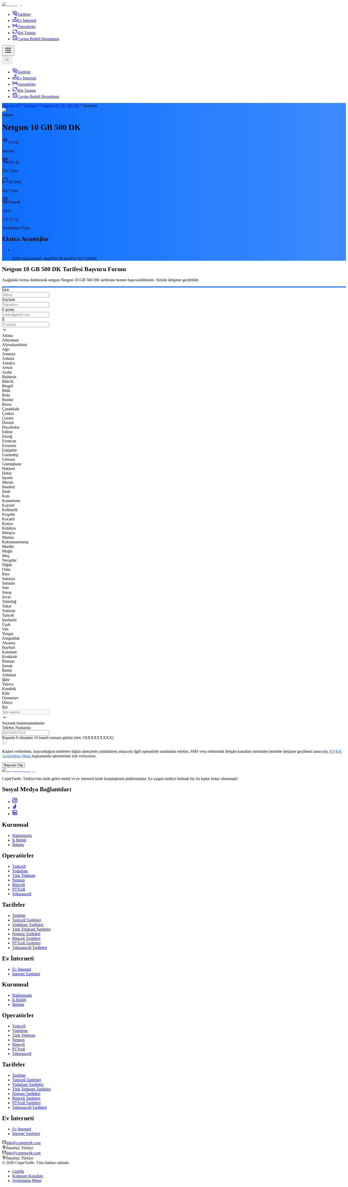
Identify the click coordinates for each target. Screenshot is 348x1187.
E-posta (8, 309)
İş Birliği (19, 840)
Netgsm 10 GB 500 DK (60, 105)
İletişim (18, 844)
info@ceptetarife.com (23, 1143)
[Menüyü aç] (8, 50)
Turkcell (18, 866)
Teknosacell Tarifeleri (29, 947)
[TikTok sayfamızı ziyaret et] (14, 808)
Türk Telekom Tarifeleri (31, 929)
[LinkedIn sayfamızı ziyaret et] (14, 814)
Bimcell (18, 884)
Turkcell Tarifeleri (26, 920)
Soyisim (8, 299)
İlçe (5, 707)
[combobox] (25, 324)
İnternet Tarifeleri (26, 974)
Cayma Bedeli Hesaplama (38, 39)
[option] (174, 335)
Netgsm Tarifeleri (26, 934)
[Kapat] (7, 60)
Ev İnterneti (26, 20)
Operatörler (26, 26)
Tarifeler (24, 14)
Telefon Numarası (16, 728)
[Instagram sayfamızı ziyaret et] (14, 801)
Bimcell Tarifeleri (26, 938)
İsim (5, 289)
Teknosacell (21, 894)
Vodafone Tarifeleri (27, 924)
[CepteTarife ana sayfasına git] (18, 770)
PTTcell (18, 889)
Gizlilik (18, 1171)
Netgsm (18, 880)
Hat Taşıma (26, 33)
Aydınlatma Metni (26, 1180)
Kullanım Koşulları (27, 1176)
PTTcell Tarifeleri (26, 943)
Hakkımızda (22, 835)
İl (3, 319)
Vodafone (20, 871)
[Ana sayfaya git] (174, 4)
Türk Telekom (23, 875)
